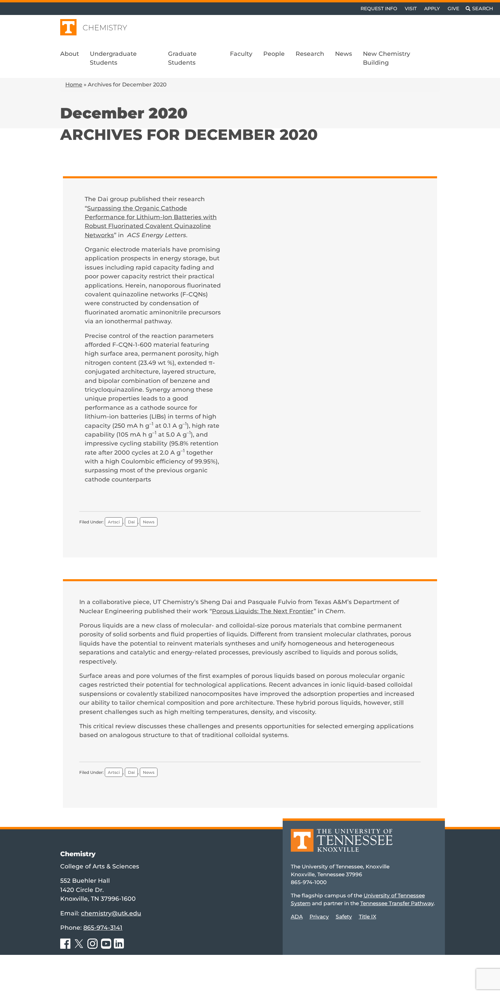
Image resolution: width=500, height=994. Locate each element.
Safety (344, 916)
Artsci (114, 521)
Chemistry (105, 27)
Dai (131, 521)
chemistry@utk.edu (111, 913)
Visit (411, 8)
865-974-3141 (102, 927)
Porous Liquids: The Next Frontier (263, 611)
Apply (432, 8)
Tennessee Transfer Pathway (397, 903)
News (148, 521)
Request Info (379, 8)
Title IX (367, 916)
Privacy (319, 916)
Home (73, 84)
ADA (297, 916)
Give (453, 8)
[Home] (342, 845)
